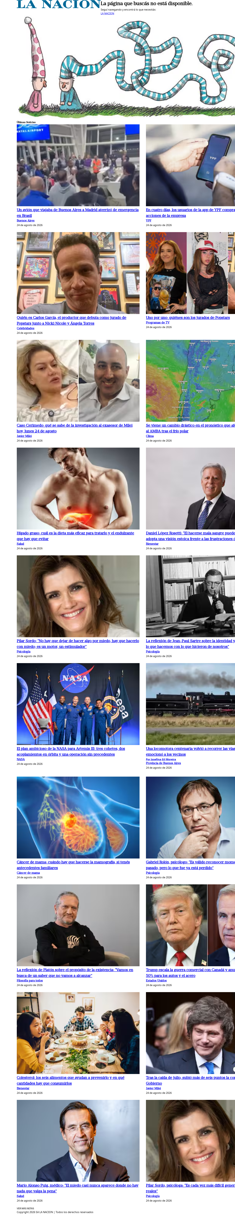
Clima (150, 436)
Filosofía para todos (30, 980)
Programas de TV (158, 322)
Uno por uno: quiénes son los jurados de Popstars (188, 318)
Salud (20, 544)
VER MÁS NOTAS (25, 1208)
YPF (148, 220)
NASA (21, 759)
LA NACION (107, 13)
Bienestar (152, 544)
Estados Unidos (156, 980)
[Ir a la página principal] (59, 7)
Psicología (23, 651)
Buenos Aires (26, 220)
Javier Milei (24, 436)
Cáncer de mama (28, 873)
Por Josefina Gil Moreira (161, 759)
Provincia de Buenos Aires (163, 763)
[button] (78, 165)
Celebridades (25, 328)
